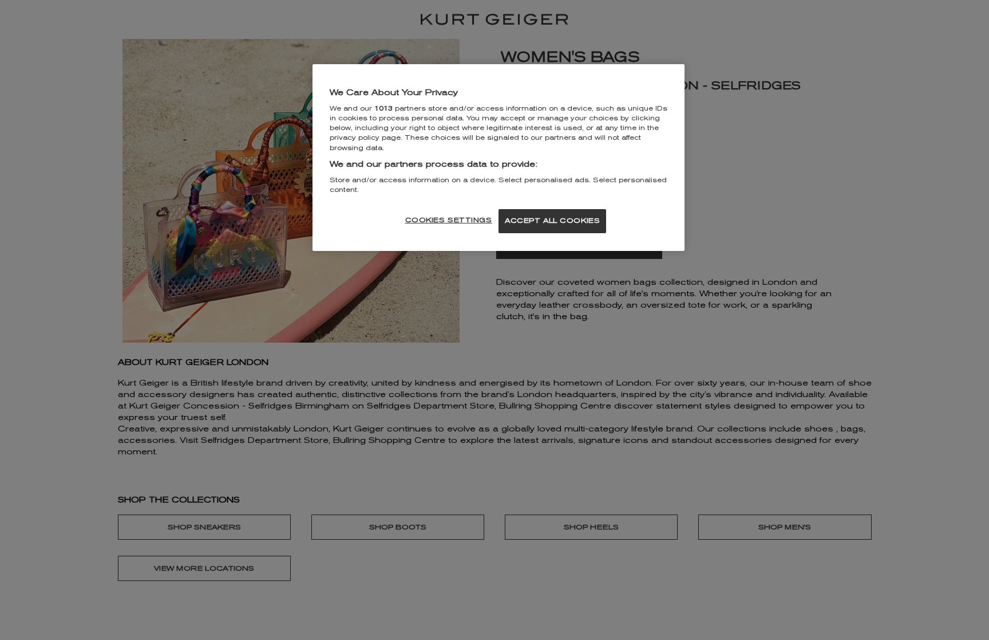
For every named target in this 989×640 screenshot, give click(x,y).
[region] (498, 158)
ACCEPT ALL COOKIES (552, 221)
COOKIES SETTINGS (448, 220)
